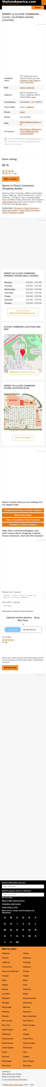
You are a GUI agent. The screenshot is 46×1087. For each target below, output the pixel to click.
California (6, 962)
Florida (26, 971)
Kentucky (27, 989)
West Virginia (28, 1061)
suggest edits (31, 141)
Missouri (26, 1007)
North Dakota (7, 1030)
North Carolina (29, 1025)
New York (6, 1025)
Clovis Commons (27, 88)
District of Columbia (10, 971)
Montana (5, 1012)
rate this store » (21, 204)
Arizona (5, 958)
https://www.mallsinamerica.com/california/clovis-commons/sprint (31, 131)
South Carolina (29, 1043)
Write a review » (11, 179)
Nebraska (27, 1012)
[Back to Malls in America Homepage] (21, 3)
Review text (11, 592)
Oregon (26, 1034)
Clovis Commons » (23, 312)
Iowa (25, 985)
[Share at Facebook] (19, 151)
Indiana (5, 985)
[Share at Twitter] (23, 151)
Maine (25, 994)
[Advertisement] (23, 48)
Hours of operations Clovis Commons (23, 520)
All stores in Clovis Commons (26, 208)
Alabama (5, 953)
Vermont (5, 1056)
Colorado (27, 962)
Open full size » (23, 438)
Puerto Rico (28, 1038)
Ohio (25, 1030)
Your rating (6, 637)
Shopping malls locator (11, 904)
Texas (4, 1052)
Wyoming (27, 1065)
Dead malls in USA (10, 907)
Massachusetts (29, 998)
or (23, 620)
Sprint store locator (10, 210)
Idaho (4, 980)
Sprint (22, 112)
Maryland (6, 998)
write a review (8, 202)
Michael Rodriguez (33, 139)
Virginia (26, 1056)
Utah (25, 1052)
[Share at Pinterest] (26, 151)
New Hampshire (30, 1016)
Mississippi (6, 1007)
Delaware (27, 967)
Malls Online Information (13, 1085)
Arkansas (27, 958)
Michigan (5, 1003)
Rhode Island (7, 1043)
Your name (11, 602)
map (33, 97)
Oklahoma (6, 1034)
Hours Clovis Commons (29, 210)
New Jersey (7, 1021)
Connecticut (7, 967)
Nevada (5, 1016)
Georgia (5, 976)
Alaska (26, 953)
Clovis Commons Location (13, 212)
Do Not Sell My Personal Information (14, 1079)
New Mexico (28, 1021)
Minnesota (27, 1003)
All (17, 942)
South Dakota (7, 1047)
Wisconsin (6, 1065)
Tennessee (27, 1047)
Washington (7, 1061)
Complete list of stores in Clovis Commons (23, 510)
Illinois (25, 980)
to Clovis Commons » (23, 372)
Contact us (6, 1071)
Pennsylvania (7, 1038)
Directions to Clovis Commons (23, 524)
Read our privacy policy (11, 1076)
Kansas (5, 989)
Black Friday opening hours (13, 900)
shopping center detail (29, 80)
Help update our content (11, 1074)
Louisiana (6, 994)
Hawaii (26, 976)
